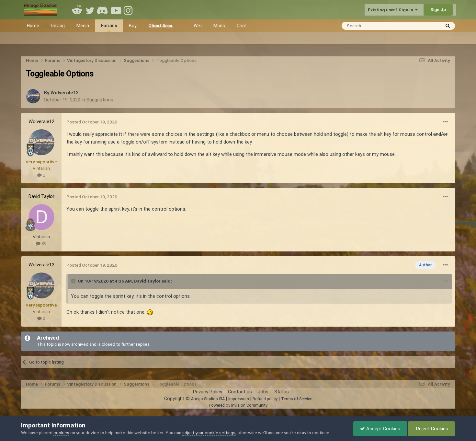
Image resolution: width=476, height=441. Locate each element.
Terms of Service (296, 398)
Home (33, 25)
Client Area (160, 25)
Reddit (77, 9)
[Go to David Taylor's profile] (41, 217)
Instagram (128, 9)
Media (82, 25)
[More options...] (445, 122)
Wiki (198, 25)
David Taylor (41, 196)
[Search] (447, 26)
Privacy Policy (207, 392)
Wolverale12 (64, 93)
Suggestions (99, 100)
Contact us (240, 392)
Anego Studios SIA (208, 398)
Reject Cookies (431, 429)
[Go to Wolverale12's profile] (33, 96)
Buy (133, 25)
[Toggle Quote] (74, 281)
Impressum (238, 398)
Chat (242, 25)
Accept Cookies (382, 429)
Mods (219, 25)
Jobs (263, 392)
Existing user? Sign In (391, 9)
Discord (102, 9)
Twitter (90, 9)
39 (43, 243)
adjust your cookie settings (208, 432)
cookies (61, 432)
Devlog (58, 25)
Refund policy (265, 398)
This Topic (421, 25)
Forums (109, 25)
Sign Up (438, 9)
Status (281, 392)
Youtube (115, 9)
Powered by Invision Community (238, 405)
